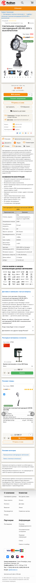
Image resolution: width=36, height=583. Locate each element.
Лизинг (21, 507)
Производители (8, 511)
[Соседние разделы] (24, 14)
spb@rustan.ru (12, 569)
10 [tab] (28, 78)
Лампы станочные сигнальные (12, 458)
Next (32, 414)
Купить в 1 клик (18, 102)
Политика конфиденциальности (25, 525)
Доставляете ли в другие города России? (15, 330)
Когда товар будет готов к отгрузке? (13, 327)
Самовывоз (11, 115)
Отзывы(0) (5, 20)
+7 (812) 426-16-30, (13, 567)
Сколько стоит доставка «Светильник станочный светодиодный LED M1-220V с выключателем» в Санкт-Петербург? (15, 298)
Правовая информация (22, 536)
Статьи (21, 540)
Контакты (6, 504)
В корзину (16, 94)
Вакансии (6, 507)
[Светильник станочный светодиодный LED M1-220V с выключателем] (18, 52)
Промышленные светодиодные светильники (16, 454)
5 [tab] (15, 78)
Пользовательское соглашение (24, 530)
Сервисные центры (24, 511)
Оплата (21, 500)
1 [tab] (5, 78)
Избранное (26, 107)
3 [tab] (10, 78)
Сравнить (11, 107)
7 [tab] (20, 78)
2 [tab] (7, 78)
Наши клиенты (8, 500)
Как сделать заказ (24, 496)
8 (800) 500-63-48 (24, 567)
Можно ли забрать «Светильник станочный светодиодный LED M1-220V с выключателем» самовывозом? (16, 321)
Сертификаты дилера (10, 496)
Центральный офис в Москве (12, 574)
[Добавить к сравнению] (8, 373)
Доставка (10, 119)
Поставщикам (8, 524)
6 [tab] (18, 78)
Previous (3, 414)
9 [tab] (26, 78)
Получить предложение (18, 98)
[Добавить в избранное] (4, 373)
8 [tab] (23, 78)
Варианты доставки (18, 111)
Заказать (22, 373)
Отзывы (6, 514)
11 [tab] (31, 78)
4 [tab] (13, 78)
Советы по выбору (24, 544)
